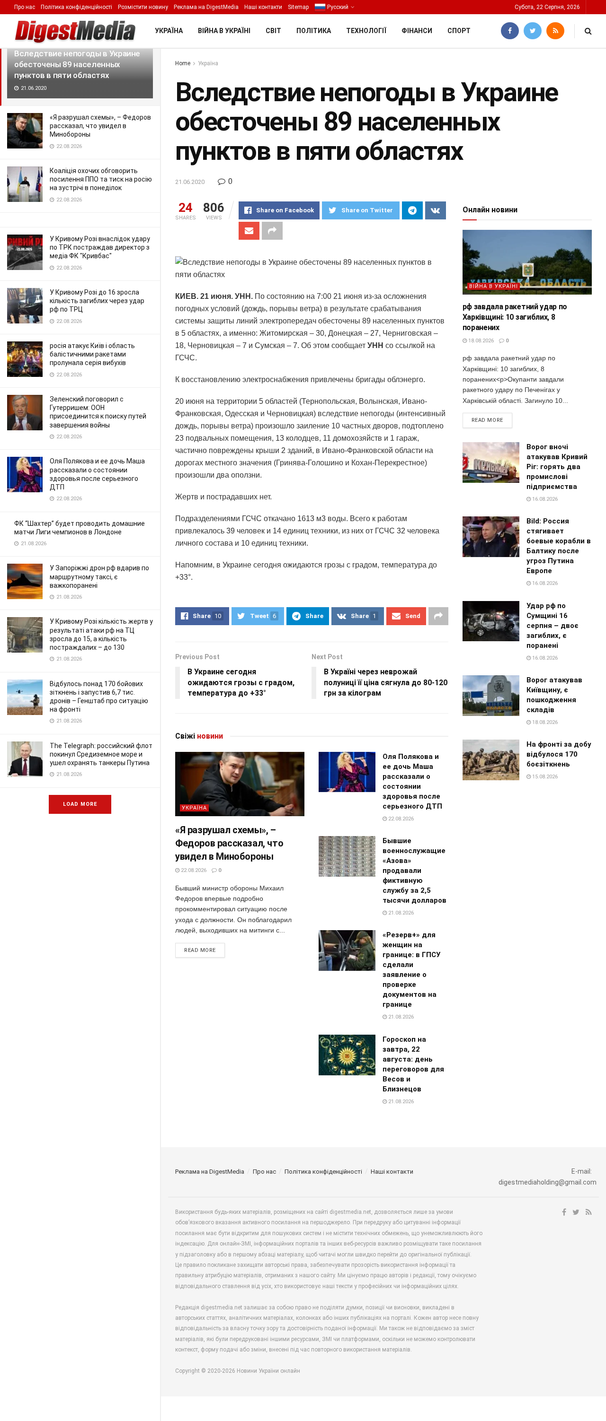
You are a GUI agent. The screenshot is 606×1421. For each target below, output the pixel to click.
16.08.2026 (544, 499)
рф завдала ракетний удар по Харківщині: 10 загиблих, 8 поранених (515, 317)
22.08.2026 (192, 870)
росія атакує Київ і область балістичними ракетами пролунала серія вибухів (92, 354)
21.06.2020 (190, 181)
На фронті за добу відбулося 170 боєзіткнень (558, 754)
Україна (169, 31)
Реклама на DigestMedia (206, 7)
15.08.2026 (544, 777)
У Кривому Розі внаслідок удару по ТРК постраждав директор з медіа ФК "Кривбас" (100, 247)
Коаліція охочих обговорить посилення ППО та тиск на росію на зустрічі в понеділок (101, 179)
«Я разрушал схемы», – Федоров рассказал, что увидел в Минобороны (100, 125)
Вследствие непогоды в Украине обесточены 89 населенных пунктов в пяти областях (77, 64)
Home (182, 63)
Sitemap (298, 7)
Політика (313, 31)
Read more (200, 950)
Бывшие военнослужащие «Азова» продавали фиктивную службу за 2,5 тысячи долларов (414, 871)
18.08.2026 (480, 341)
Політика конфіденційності (76, 7)
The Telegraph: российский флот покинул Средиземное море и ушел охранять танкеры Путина (101, 754)
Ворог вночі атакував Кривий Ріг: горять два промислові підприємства (557, 467)
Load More (80, 804)
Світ (273, 31)
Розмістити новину (143, 7)
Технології (366, 31)
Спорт (459, 31)
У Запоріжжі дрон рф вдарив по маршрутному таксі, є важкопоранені (99, 576)
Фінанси (416, 31)
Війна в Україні (224, 31)
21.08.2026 (400, 913)
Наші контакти (263, 7)
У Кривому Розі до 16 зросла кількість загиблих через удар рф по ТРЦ (97, 300)
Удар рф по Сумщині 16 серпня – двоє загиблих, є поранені (552, 626)
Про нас (24, 7)
